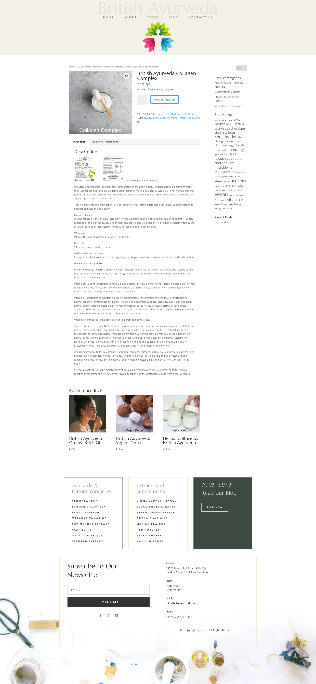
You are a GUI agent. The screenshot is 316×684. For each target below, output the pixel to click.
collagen (164, 117)
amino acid (219, 120)
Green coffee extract (157, 512)
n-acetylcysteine (221, 176)
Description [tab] (79, 141)
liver (229, 159)
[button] (127, 76)
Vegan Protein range (156, 506)
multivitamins (225, 171)
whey (218, 208)
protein (238, 180)
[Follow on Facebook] (100, 615)
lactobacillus (231, 154)
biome (220, 123)
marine (184, 117)
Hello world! (221, 222)
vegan (221, 194)
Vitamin (232, 195)
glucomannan (231, 141)
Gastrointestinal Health (227, 91)
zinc (139, 121)
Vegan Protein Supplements (230, 106)
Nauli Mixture (150, 541)
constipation (226, 136)
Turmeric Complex (89, 506)
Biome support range (157, 500)
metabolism (225, 162)
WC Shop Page (84, 66)
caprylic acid (222, 128)
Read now (215, 507)
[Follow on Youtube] (116, 615)
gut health (237, 145)
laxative (220, 158)
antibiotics (232, 119)
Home (108, 17)
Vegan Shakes (149, 535)
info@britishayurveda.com (181, 603)
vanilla (238, 190)
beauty (147, 117)
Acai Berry (82, 529)
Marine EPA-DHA (151, 523)
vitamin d (223, 200)
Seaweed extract (87, 541)
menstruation (237, 159)
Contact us (200, 17)
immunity (235, 149)
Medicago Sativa (87, 535)
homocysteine (221, 150)
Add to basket (164, 99)
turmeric (227, 190)
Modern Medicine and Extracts (108, 66)
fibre (218, 141)
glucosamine (223, 145)
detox (241, 137)
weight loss (222, 204)
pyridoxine (219, 186)
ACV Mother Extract (91, 523)
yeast (224, 208)
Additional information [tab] (105, 141)
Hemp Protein (149, 529)
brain (239, 123)
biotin (155, 117)
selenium (194, 117)
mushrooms (241, 172)
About (130, 17)
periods (226, 181)
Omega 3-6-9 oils (152, 518)
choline (219, 132)
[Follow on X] (108, 615)
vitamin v (235, 199)
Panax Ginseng (86, 512)
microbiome (224, 167)
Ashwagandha (85, 500)
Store (153, 17)
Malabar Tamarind (89, 518)
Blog (174, 17)
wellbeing (235, 204)
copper (174, 117)
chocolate (238, 128)
